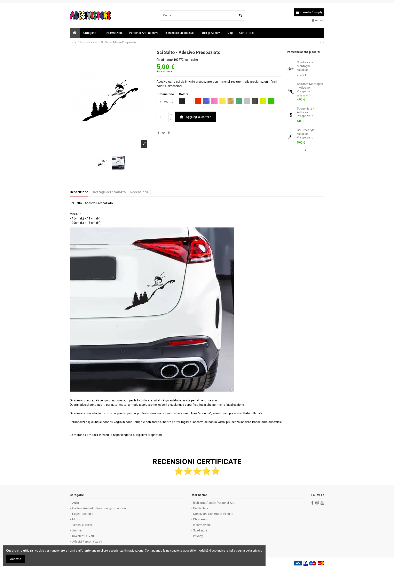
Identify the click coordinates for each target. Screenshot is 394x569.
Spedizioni (200, 530)
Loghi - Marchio (82, 514)
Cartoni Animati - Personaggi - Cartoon (99, 508)
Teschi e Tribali (82, 525)
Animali (77, 530)
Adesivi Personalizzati (87, 541)
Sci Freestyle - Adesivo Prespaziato (306, 133)
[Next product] (323, 42)
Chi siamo (200, 519)
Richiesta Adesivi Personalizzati (214, 503)
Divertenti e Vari (83, 536)
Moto (76, 519)
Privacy (198, 536)
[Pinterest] (169, 133)
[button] (91, 33)
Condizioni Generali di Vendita (213, 514)
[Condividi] (158, 133)
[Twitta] (163, 133)
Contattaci (200, 508)
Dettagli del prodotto (109, 192)
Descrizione (79, 192)
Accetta (15, 559)
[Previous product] (321, 42)
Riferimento (165, 60)
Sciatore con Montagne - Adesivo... (305, 66)
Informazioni (202, 525)
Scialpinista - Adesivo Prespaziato (305, 112)
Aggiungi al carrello (198, 117)
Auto (75, 503)
